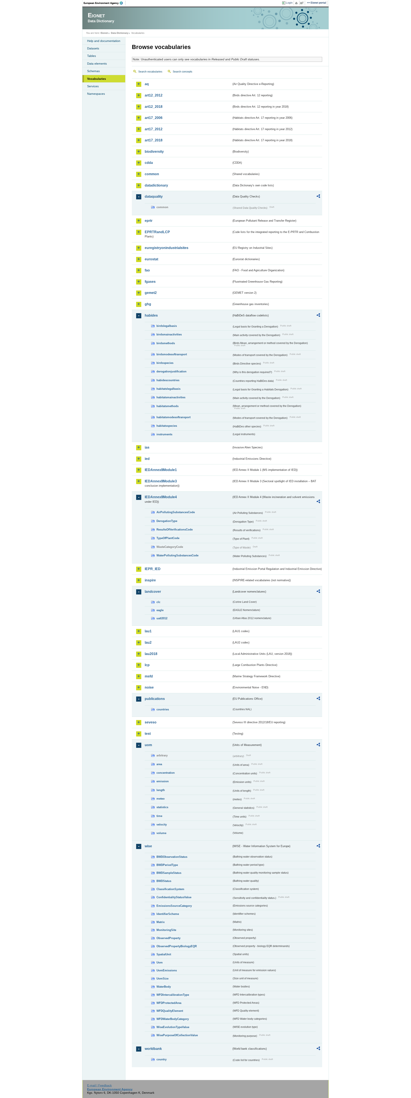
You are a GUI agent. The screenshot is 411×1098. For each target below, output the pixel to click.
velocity (161, 824)
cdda (149, 162)
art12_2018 (153, 106)
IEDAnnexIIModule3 (161, 481)
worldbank (153, 1049)
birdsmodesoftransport (171, 354)
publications (155, 699)
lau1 (148, 631)
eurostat (151, 259)
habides (151, 315)
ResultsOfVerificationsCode (174, 529)
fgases (150, 281)
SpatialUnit (163, 954)
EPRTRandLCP (157, 232)
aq (147, 84)
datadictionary (156, 185)
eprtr (148, 220)
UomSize (162, 978)
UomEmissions (166, 970)
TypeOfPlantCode (167, 538)
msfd (149, 676)
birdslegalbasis (166, 325)
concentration (165, 772)
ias (147, 447)
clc (158, 602)
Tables (91, 56)
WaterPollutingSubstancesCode (177, 555)
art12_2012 (153, 95)
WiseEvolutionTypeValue (172, 1027)
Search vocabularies (150, 71)
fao (147, 270)
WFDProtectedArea (168, 1003)
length (160, 790)
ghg (148, 304)
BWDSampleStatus (168, 872)
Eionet (104, 33)
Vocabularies (96, 78)
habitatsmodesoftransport (173, 417)
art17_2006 (153, 118)
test (148, 733)
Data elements (97, 63)
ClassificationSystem (170, 889)
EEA (105, 3)
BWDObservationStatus (171, 856)
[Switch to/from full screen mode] (302, 3)
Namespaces (96, 93)
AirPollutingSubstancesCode (175, 512)
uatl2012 (161, 618)
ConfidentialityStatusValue (173, 897)
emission (162, 781)
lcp (147, 665)
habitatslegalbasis (168, 388)
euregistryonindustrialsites (166, 248)
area (159, 764)
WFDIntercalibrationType (172, 994)
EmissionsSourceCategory (174, 905)
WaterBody (163, 986)
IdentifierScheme (167, 914)
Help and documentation (103, 41)
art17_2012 (153, 129)
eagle (160, 610)
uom (148, 745)
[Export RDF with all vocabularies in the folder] (318, 196)
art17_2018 (153, 140)
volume (161, 833)
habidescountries (167, 380)
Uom (159, 962)
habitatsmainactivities (170, 397)
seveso (150, 722)
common (152, 174)
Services (93, 86)
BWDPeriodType (167, 865)
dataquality (154, 196)
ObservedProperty (168, 938)
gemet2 (151, 293)
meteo (160, 798)
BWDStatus (163, 881)
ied (147, 459)
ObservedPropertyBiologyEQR (176, 946)
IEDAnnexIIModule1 (161, 470)
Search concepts (182, 71)
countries (162, 709)
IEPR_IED (153, 569)
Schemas (93, 71)
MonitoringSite (166, 930)
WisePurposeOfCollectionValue (177, 1035)
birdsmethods (165, 343)
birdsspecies (164, 363)
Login (289, 2)
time (159, 816)
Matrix (160, 922)
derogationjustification (171, 371)
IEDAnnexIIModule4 (161, 497)
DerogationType (166, 521)
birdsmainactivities (169, 334)
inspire (150, 580)
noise (149, 687)
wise (148, 846)
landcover (153, 591)
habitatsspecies (166, 425)
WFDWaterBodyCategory (172, 1019)
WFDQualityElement (169, 1010)
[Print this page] (297, 3)
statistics (162, 807)
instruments (164, 434)
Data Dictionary (119, 33)
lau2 (148, 642)
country (161, 1059)
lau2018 (151, 654)
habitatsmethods (167, 406)
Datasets (93, 48)
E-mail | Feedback (99, 1085)
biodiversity (154, 151)
